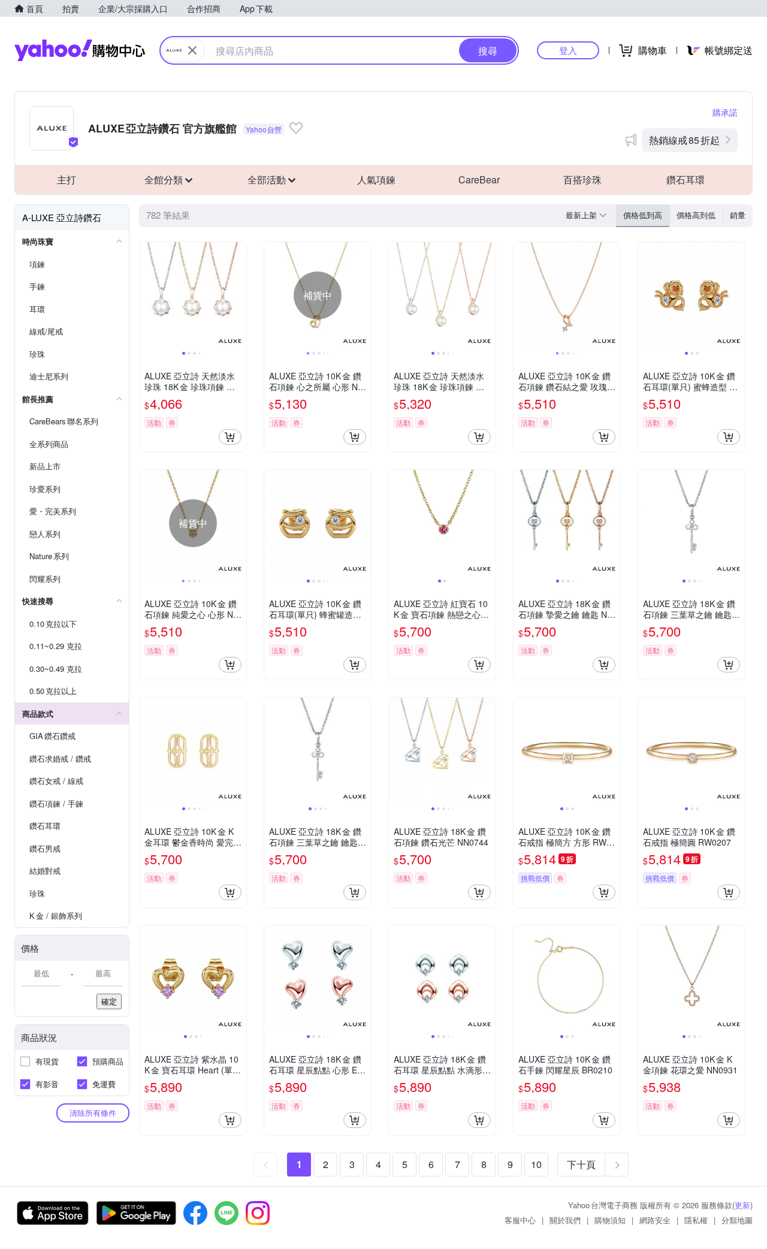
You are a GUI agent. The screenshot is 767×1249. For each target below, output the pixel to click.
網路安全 (655, 1220)
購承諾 (725, 112)
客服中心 (520, 1220)
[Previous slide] (147, 295)
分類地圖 (737, 1220)
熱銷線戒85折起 (684, 140)
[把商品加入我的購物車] (230, 437)
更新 (742, 1205)
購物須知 (610, 1220)
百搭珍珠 (582, 179)
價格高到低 (696, 215)
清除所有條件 (93, 1112)
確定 (109, 1001)
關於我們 (565, 1220)
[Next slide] (238, 295)
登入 (568, 50)
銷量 (737, 215)
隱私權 (696, 1220)
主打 (66, 179)
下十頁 (581, 1164)
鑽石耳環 (685, 179)
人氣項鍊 (376, 179)
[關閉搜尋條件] (192, 50)
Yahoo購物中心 (79, 50)
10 (536, 1164)
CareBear (479, 179)
